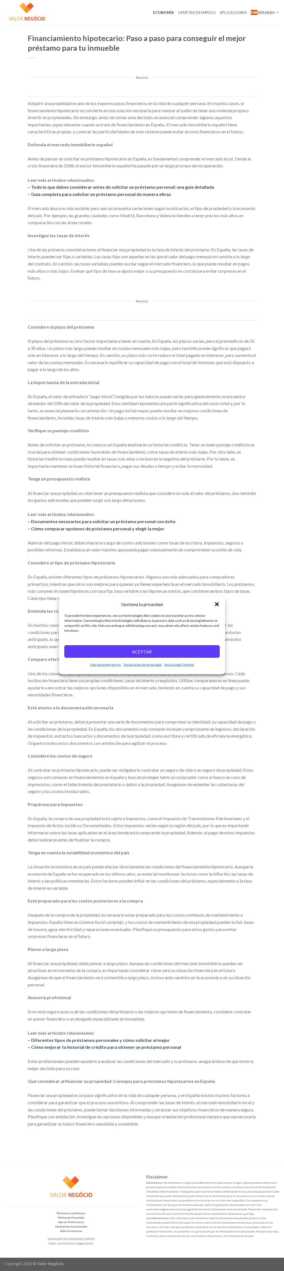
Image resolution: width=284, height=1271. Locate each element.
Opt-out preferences (105, 665)
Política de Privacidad (71, 1217)
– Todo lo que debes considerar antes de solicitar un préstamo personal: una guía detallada (121, 187)
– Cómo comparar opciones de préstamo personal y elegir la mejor (96, 528)
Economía (163, 12)
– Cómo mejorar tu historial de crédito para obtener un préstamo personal (104, 1047)
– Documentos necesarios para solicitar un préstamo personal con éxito (102, 521)
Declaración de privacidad (143, 665)
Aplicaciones (233, 12)
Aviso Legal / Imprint (179, 665)
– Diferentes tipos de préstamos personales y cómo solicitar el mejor (99, 1040)
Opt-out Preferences (71, 1222)
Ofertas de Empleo (197, 12)
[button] (217, 604)
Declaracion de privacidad (71, 1226)
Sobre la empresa (71, 1230)
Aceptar (142, 651)
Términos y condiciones (71, 1213)
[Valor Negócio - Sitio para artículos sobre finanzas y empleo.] (32, 12)
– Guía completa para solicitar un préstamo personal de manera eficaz (99, 194)
